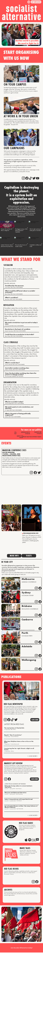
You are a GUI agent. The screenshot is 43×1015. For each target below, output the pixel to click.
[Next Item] (37, 34)
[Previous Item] (6, 34)
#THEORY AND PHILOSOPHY (28, 437)
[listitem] (7, 228)
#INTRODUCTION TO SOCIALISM (25, 433)
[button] (36, 2)
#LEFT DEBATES (38, 437)
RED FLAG (15, 433)
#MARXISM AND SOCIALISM (38, 432)
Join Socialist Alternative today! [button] (21, 948)
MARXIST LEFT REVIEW (20, 436)
